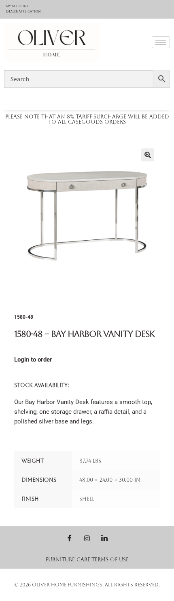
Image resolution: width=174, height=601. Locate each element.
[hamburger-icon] (161, 42)
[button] (147, 154)
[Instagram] (87, 538)
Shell (86, 499)
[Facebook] (70, 538)
